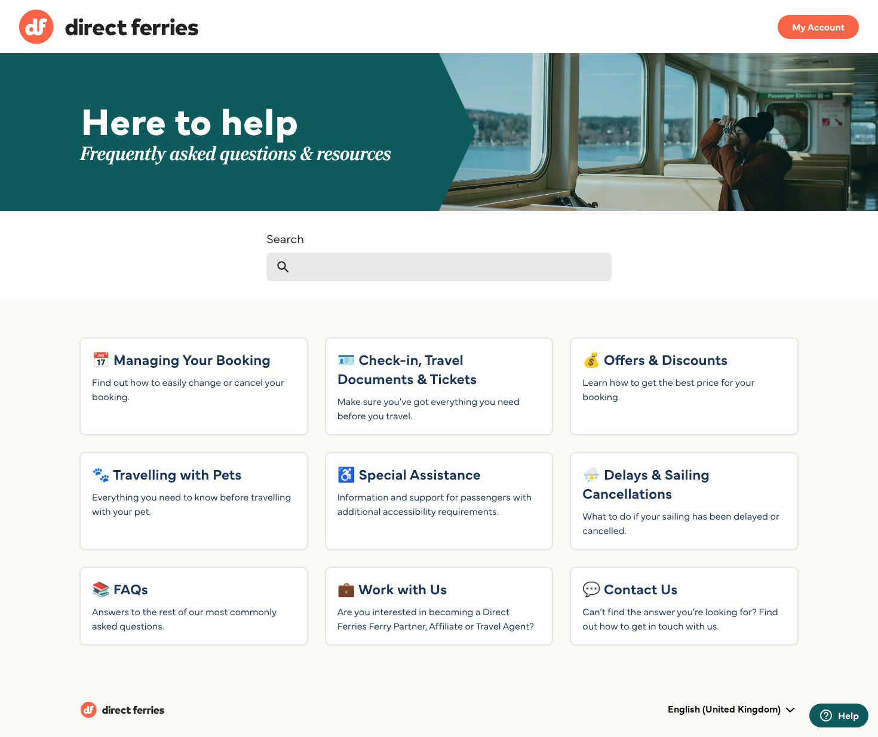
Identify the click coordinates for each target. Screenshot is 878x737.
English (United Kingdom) (725, 709)
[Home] (108, 29)
